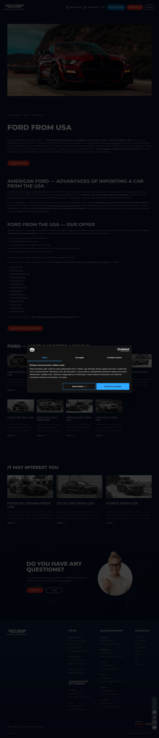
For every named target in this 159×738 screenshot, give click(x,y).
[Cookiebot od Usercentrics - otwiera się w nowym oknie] (119, 350)
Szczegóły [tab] (79, 358)
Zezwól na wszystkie (112, 386)
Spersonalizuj (77, 386)
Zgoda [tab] (44, 358)
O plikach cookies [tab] (114, 358)
